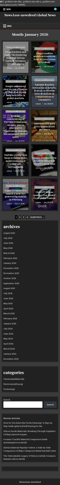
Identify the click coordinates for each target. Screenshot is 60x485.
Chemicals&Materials (15, 47)
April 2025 (8, 308)
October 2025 (9, 278)
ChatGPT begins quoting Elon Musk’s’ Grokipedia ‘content (44, 195)
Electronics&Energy (13, 384)
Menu (8, 9)
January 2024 (9, 353)
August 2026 (9, 233)
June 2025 (8, 298)
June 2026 (8, 243)
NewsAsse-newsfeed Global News (30, 15)
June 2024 (8, 333)
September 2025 (11, 283)
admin (9, 68)
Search (6, 399)
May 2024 (8, 338)
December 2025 (11, 268)
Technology (9, 389)
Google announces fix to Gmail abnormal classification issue (44, 160)
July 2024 (8, 328)
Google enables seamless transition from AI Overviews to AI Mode (44, 58)
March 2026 (9, 253)
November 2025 (11, 273)
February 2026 (10, 258)
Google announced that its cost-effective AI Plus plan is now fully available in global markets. (15, 92)
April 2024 (8, 343)
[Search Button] (55, 9)
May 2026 (8, 248)
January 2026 (9, 263)
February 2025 (10, 318)
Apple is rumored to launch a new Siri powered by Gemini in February (15, 195)
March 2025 (9, 313)
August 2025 (9, 288)
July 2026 (8, 238)
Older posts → (37, 217)
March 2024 (9, 348)
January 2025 (9, 323)
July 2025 (7, 293)
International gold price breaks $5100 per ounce (44, 126)
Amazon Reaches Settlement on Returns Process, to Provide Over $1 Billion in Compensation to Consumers (44, 92)
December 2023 (11, 358)
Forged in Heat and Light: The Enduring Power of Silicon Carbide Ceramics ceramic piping (15, 57)
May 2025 (8, 303)
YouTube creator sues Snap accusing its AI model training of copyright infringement (15, 160)
